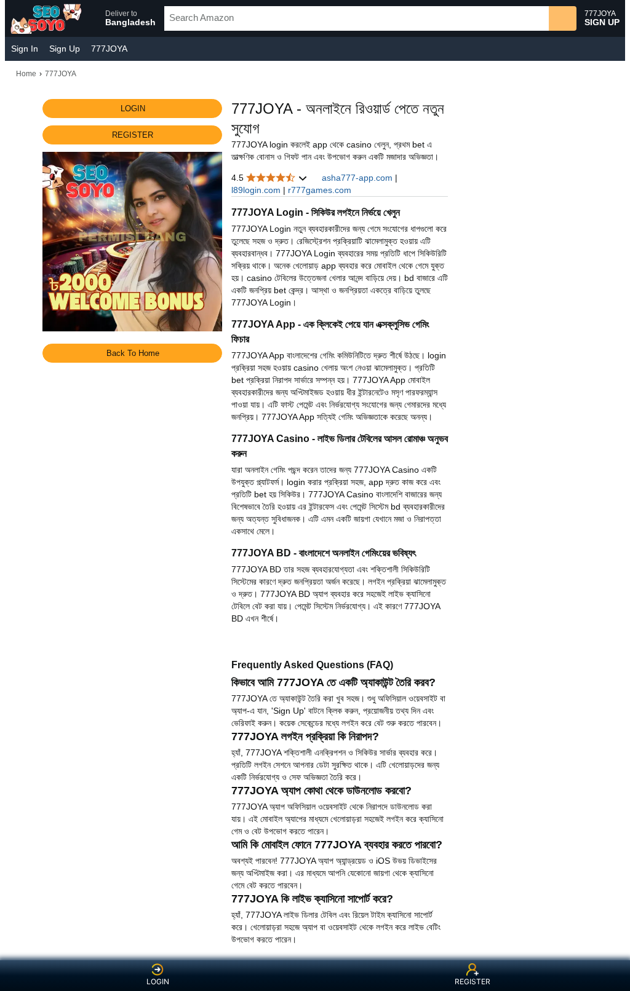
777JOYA (109, 48)
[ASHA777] (47, 18)
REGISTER (472, 981)
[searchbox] (356, 18)
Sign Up (64, 48)
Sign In (24, 48)
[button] (125, 18)
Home (26, 73)
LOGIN (157, 981)
